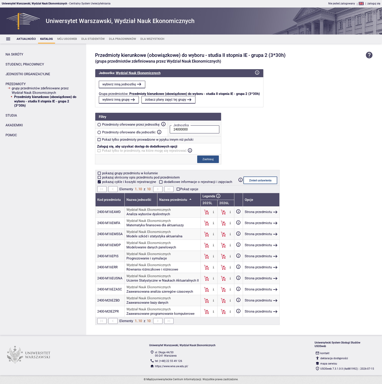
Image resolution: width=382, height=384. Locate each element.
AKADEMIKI (14, 125)
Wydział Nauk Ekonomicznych (138, 73)
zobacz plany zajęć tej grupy (165, 100)
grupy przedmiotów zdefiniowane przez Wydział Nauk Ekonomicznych (40, 90)
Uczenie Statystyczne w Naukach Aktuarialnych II (162, 280)
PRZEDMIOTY (16, 84)
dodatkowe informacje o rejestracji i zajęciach (197, 182)
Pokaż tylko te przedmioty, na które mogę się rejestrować (144, 151)
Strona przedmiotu (258, 212)
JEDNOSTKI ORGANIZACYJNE (28, 74)
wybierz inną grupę (116, 100)
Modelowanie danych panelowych (151, 247)
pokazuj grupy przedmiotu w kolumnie (129, 173)
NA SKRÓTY (14, 54)
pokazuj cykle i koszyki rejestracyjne (129, 182)
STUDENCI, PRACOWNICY (25, 64)
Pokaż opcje (189, 189)
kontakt (324, 353)
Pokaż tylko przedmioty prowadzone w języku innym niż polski (147, 140)
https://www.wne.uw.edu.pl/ (171, 366)
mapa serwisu (328, 363)
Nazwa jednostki (138, 200)
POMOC (11, 135)
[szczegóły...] (213, 212)
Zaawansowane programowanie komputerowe (160, 314)
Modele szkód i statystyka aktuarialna (154, 236)
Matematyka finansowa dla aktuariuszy (155, 225)
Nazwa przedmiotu (173, 200)
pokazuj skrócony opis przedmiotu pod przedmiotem (140, 177)
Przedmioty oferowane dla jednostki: (129, 132)
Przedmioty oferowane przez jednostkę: (131, 125)
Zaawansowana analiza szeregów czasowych (159, 292)
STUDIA (11, 115)
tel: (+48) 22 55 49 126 (168, 361)
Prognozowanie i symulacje (146, 258)
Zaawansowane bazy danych (147, 303)
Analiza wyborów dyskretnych (148, 214)
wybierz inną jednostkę (119, 84)
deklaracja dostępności (334, 358)
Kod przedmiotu (109, 200)
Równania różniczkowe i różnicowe (152, 269)
